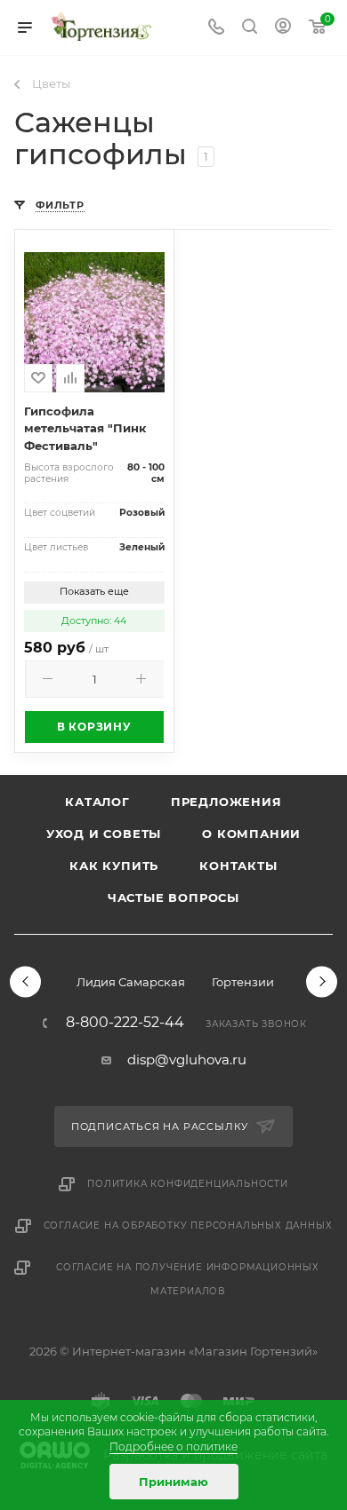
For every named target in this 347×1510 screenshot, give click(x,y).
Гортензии (243, 982)
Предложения (226, 802)
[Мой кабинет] (283, 28)
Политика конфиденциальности (187, 1184)
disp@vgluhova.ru (186, 1059)
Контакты (238, 865)
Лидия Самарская (131, 982)
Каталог (97, 802)
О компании (251, 833)
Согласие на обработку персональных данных (188, 1225)
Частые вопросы (173, 897)
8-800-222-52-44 (125, 1023)
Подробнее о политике (173, 1446)
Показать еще (94, 591)
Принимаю (173, 1481)
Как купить (113, 865)
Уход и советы (103, 833)
